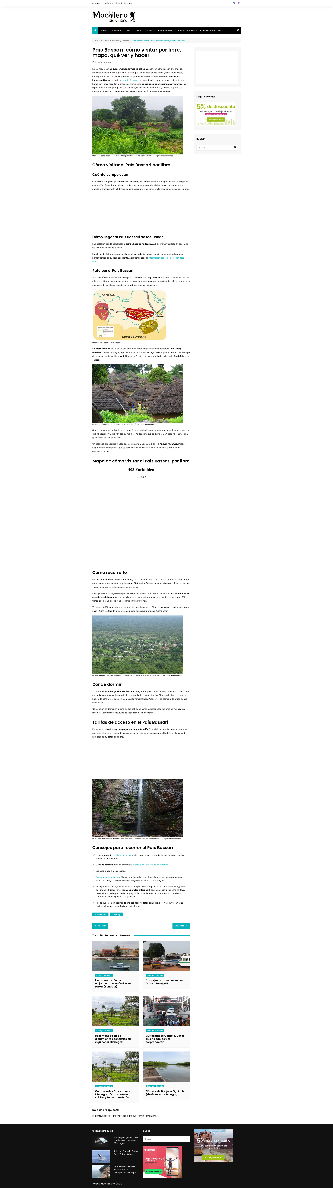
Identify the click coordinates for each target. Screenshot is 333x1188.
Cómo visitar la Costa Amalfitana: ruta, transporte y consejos (125, 1169)
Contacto (97, 3)
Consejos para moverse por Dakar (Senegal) (164, 982)
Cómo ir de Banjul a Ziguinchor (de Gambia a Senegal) (166, 1092)
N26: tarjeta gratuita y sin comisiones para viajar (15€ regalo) (126, 1140)
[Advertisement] (193, 16)
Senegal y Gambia (103, 62)
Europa (138, 30)
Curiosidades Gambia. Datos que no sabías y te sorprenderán (165, 1039)
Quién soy (108, 3)
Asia (128, 30)
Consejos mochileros (211, 30)
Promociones (165, 30)
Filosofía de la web (124, 3)
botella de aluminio (122, 855)
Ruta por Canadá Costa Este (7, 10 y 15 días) (126, 1152)
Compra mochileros (187, 30)
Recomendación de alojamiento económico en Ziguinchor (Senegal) (113, 1039)
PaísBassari (102, 914)
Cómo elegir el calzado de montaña (150, 864)
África (150, 30)
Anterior (102, 925)
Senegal (117, 914)
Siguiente (179, 925)
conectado (120, 1115)
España (103, 30)
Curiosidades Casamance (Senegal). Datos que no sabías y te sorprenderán (112, 1094)
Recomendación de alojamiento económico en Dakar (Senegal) (113, 983)
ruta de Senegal (129, 80)
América (116, 30)
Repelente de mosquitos (108, 877)
